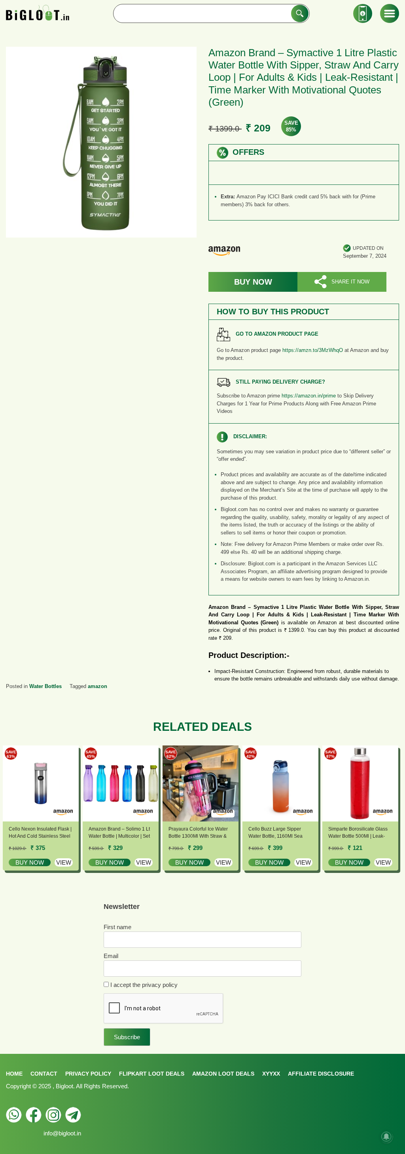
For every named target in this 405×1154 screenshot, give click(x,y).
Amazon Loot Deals (223, 1073)
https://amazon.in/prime (309, 396)
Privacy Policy (88, 1073)
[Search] (299, 13)
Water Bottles (45, 686)
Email (111, 955)
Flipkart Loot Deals (151, 1073)
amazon (97, 686)
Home (14, 1073)
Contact (43, 1073)
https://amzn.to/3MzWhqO (312, 350)
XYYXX (271, 1073)
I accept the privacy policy (143, 984)
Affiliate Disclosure (321, 1073)
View (63, 862)
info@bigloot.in (62, 1133)
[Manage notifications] (386, 1136)
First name (117, 927)
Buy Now (253, 282)
